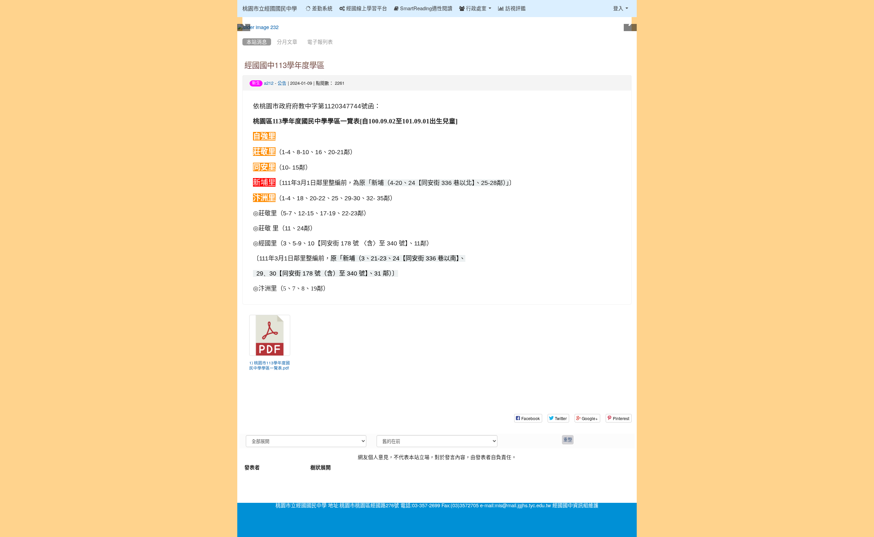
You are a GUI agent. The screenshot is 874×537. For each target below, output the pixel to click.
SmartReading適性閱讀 (425, 8)
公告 (282, 83)
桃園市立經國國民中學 (269, 8)
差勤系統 (322, 8)
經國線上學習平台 (366, 8)
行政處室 (476, 8)
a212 (268, 83)
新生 (256, 83)
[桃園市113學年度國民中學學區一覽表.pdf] (269, 335)
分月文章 (287, 41)
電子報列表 (320, 41)
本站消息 (256, 41)
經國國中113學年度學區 (284, 65)
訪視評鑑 (515, 8)
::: (243, 33)
